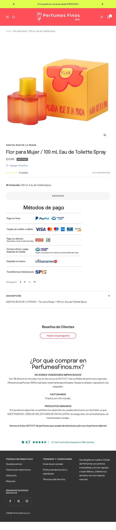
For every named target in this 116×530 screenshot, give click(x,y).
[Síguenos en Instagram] (27, 501)
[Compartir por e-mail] (34, 282)
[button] (17, 165)
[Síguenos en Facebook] (10, 501)
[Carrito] (108, 17)
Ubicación (11, 475)
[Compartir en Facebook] (20, 282)
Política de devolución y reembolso (55, 471)
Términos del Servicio (54, 479)
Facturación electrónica (18, 469)
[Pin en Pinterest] (25, 282)
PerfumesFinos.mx (21, 513)
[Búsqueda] (13, 17)
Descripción (13, 296)
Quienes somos (14, 464)
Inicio (8, 31)
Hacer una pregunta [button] (58, 335)
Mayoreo (10, 481)
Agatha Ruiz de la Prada (21, 145)
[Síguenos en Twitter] (18, 501)
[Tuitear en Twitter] (29, 282)
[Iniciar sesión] (101, 17)
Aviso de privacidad (53, 464)
